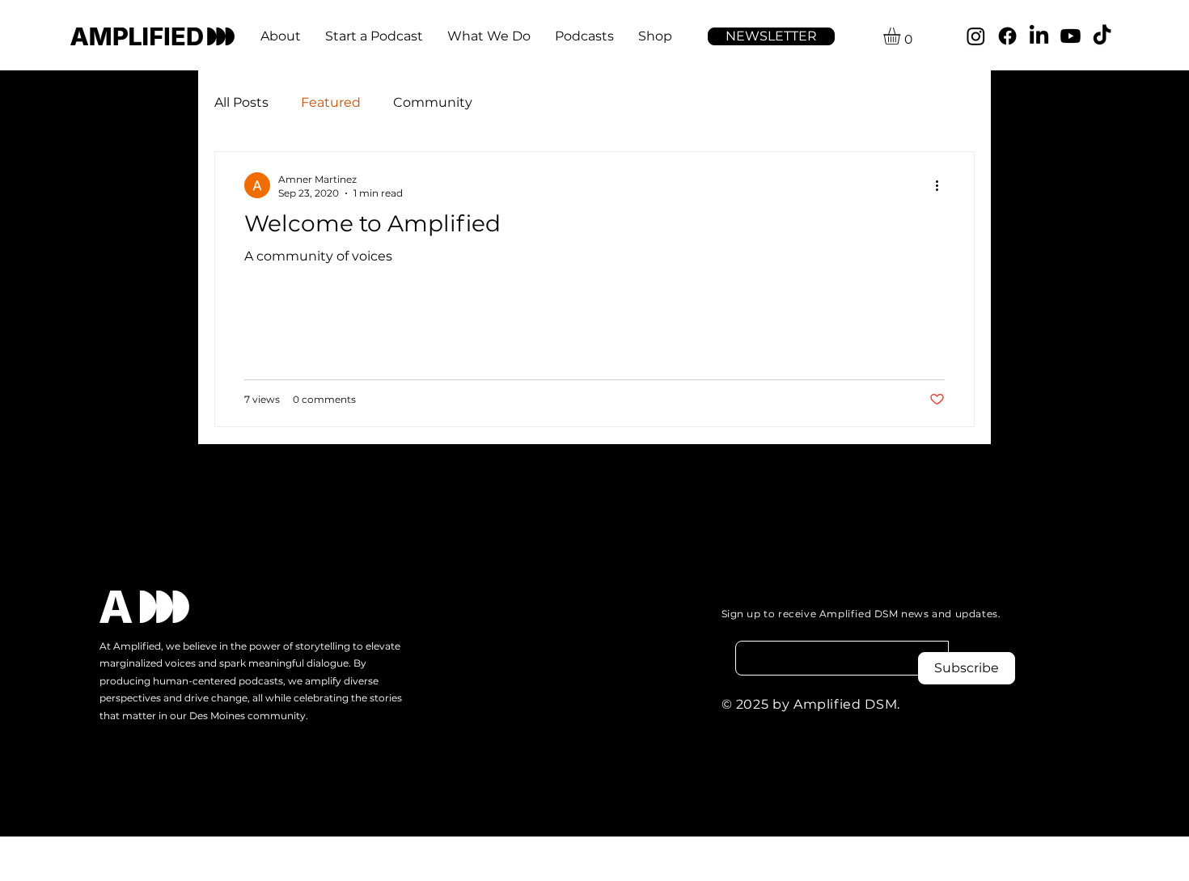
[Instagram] (976, 36)
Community (432, 102)
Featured (331, 102)
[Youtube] (1070, 36)
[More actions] (942, 185)
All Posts (241, 102)
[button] (771, 36)
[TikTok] (1102, 36)
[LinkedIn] (1039, 36)
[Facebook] (1007, 36)
